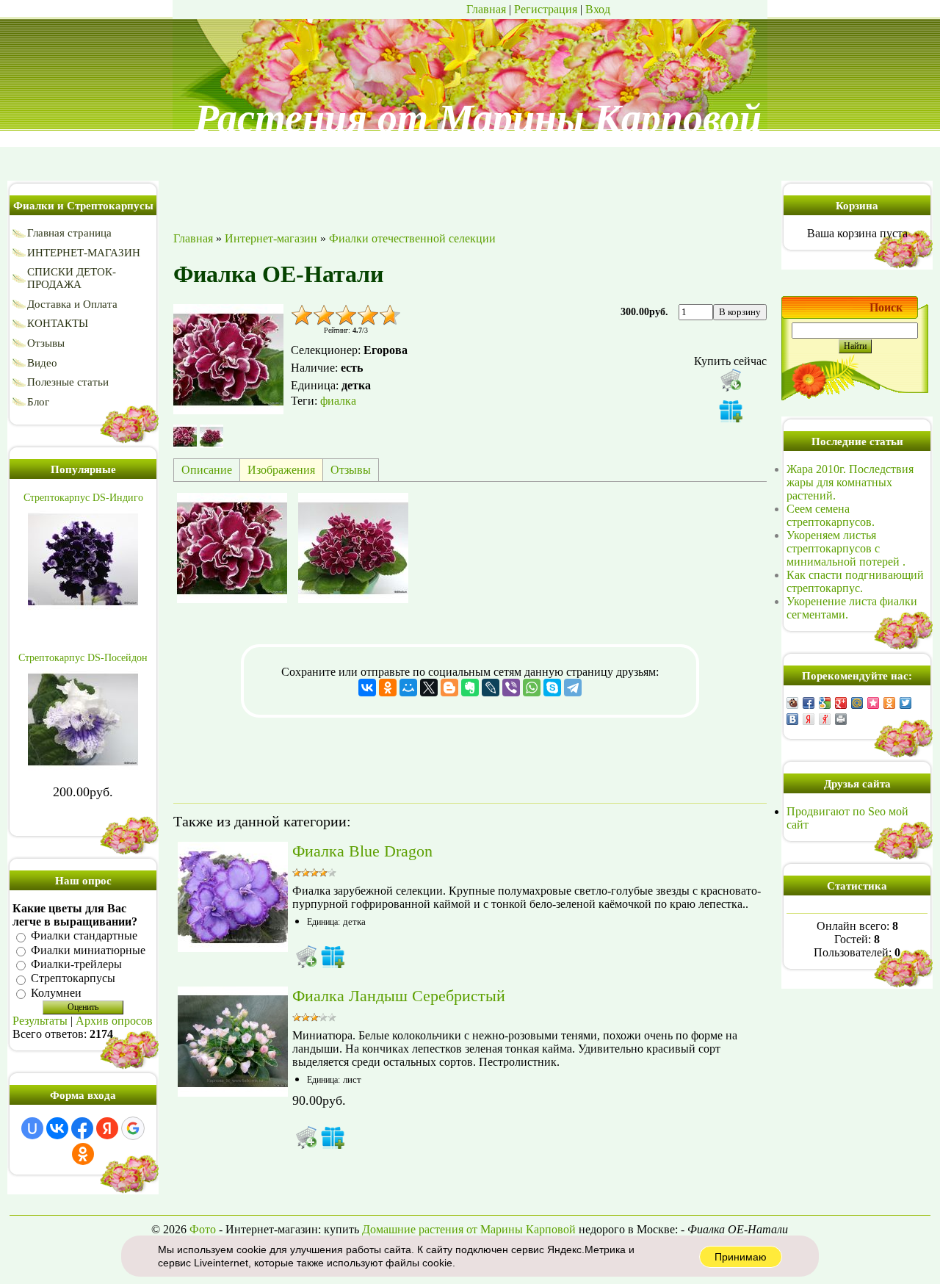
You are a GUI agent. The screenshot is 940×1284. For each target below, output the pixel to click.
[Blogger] (449, 687)
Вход (597, 9)
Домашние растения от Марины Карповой (469, 1229)
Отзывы (350, 470)
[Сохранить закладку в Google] (825, 703)
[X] (429, 687)
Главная (486, 9)
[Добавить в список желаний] (730, 411)
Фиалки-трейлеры (76, 964)
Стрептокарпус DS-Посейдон (83, 657)
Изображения (281, 470)
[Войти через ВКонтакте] (57, 1128)
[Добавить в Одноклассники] (889, 703)
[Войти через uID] (32, 1128)
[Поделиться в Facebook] (808, 703)
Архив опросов (114, 1020)
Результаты (40, 1020)
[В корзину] (306, 956)
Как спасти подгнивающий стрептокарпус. (855, 581)
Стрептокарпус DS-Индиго (83, 497)
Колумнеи (56, 993)
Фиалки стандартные (84, 936)
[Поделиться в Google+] (841, 703)
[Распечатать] (841, 719)
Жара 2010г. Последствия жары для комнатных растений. (850, 482)
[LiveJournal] (490, 687)
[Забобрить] (792, 703)
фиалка (338, 400)
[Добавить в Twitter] (905, 703)
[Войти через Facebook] (82, 1128)
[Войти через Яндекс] (107, 1128)
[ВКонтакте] (367, 687)
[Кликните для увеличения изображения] (228, 359)
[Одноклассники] (388, 687)
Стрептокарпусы (73, 979)
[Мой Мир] (408, 687)
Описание (206, 470)
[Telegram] (573, 687)
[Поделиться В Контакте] (792, 719)
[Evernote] (470, 687)
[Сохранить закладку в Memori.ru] (873, 703)
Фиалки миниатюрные (88, 950)
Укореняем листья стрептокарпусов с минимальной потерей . (846, 548)
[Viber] (511, 687)
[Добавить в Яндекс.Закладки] (808, 719)
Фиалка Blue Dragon (362, 851)
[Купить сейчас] (730, 380)
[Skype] (552, 687)
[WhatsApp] (531, 687)
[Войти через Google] (133, 1128)
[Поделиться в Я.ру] (825, 719)
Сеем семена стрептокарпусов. (831, 515)
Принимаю (741, 1257)
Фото (202, 1229)
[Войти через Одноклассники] (83, 1154)
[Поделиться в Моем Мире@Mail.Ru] (857, 703)
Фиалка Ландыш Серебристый (398, 996)
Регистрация (545, 9)
